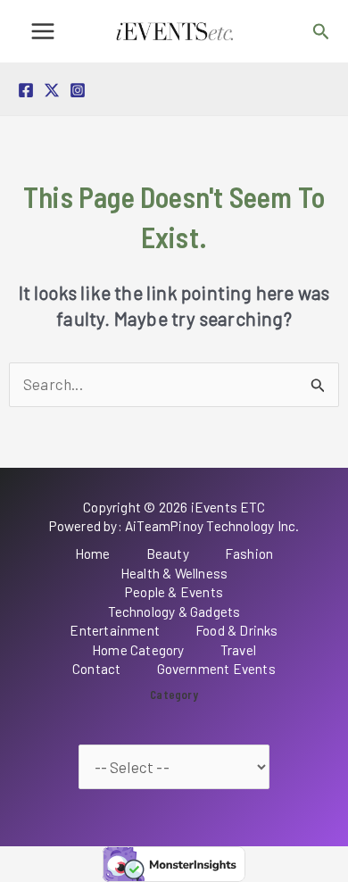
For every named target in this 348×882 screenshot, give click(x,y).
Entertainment (115, 630)
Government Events (216, 669)
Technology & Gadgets (174, 611)
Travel (238, 650)
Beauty (167, 553)
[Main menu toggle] (43, 31)
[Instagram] (78, 90)
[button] (321, 32)
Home (93, 553)
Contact (96, 669)
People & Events (174, 592)
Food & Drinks (236, 630)
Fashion (249, 553)
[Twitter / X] (52, 90)
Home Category (138, 650)
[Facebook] (26, 90)
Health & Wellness (174, 573)
